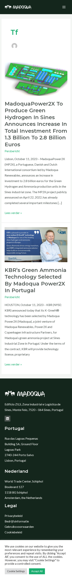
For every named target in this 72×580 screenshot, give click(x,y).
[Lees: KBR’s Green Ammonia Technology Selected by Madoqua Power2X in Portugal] (36, 244)
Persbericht (12, 151)
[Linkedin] (7, 418)
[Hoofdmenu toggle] (64, 7)
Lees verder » (13, 212)
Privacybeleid (13, 515)
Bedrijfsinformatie (17, 521)
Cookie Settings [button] (16, 571)
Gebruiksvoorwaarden (19, 526)
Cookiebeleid (13, 532)
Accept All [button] (37, 571)
